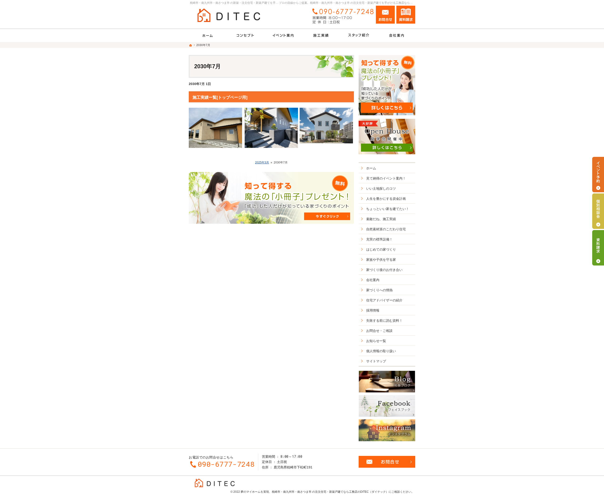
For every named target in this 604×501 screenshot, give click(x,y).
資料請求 (405, 15)
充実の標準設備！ (379, 239)
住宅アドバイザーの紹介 (384, 300)
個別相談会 (598, 211)
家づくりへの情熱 (379, 290)
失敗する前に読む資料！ (384, 320)
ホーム (371, 168)
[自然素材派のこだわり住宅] (245, 35)
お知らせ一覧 (376, 341)
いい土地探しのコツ (381, 188)
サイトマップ (376, 361)
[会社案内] (396, 35)
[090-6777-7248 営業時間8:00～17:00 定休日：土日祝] (341, 16)
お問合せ (385, 15)
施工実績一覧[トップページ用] (220, 97)
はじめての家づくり (381, 249)
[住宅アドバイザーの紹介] (359, 35)
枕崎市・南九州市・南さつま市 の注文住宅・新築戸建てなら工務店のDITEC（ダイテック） (330, 491)
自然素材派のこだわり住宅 (386, 229)
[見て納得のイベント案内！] (283, 35)
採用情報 (372, 310)
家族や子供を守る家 (381, 259)
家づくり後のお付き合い (384, 270)
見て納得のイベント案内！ (386, 178)
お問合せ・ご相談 (379, 331)
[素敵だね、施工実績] (321, 35)
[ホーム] (207, 35)
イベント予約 (598, 174)
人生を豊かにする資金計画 (386, 199)
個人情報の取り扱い (381, 351)
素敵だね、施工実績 (381, 219)
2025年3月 (262, 162)
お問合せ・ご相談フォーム (387, 462)
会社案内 (372, 280)
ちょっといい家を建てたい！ (387, 209)
